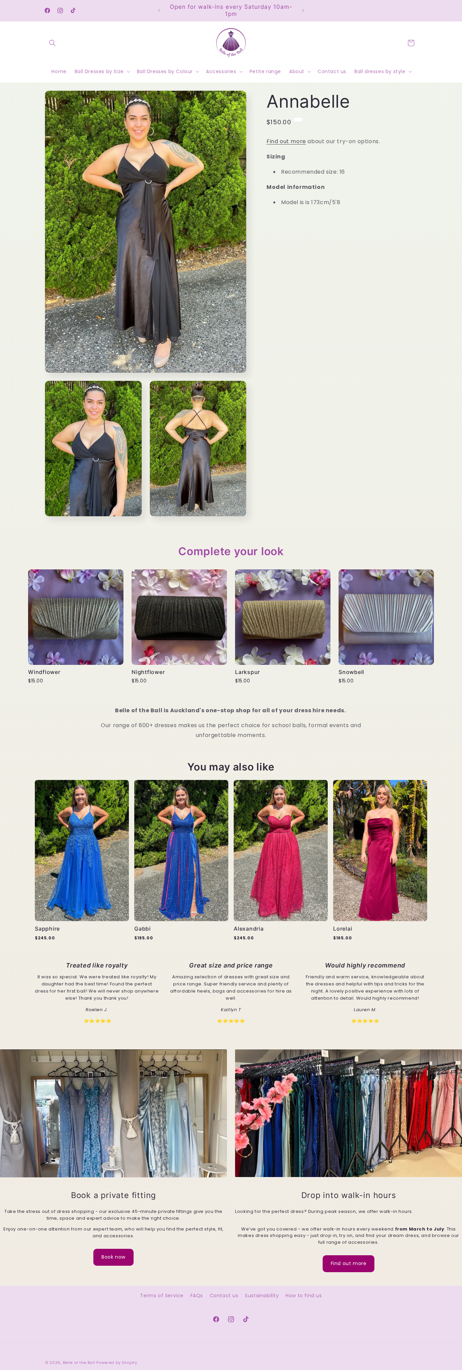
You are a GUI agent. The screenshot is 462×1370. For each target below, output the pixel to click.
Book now (113, 1257)
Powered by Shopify (116, 1362)
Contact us (224, 1295)
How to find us (303, 1295)
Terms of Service (162, 1295)
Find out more (286, 141)
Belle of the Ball (79, 1362)
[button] (52, 43)
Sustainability (262, 1295)
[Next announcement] (303, 10)
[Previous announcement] (159, 10)
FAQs (196, 1295)
